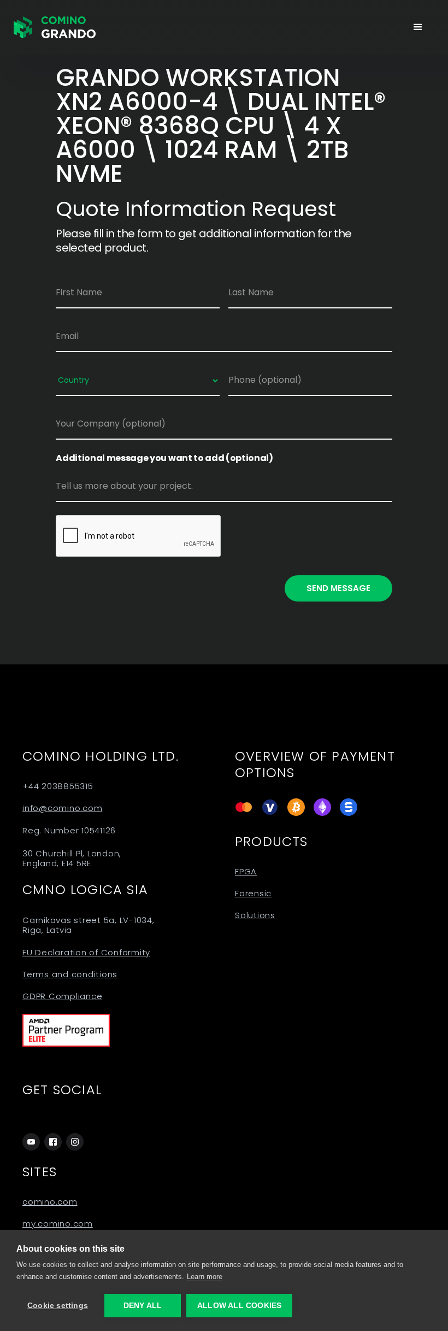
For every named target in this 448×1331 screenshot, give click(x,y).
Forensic (253, 893)
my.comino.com (57, 1223)
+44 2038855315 (57, 786)
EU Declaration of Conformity (86, 952)
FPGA (246, 871)
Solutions (255, 915)
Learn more (204, 1276)
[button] (418, 27)
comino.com (50, 1202)
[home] (55, 27)
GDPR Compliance (62, 996)
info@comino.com (62, 808)
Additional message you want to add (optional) (164, 458)
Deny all (142, 1305)
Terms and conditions (69, 974)
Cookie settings (57, 1305)
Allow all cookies (239, 1305)
